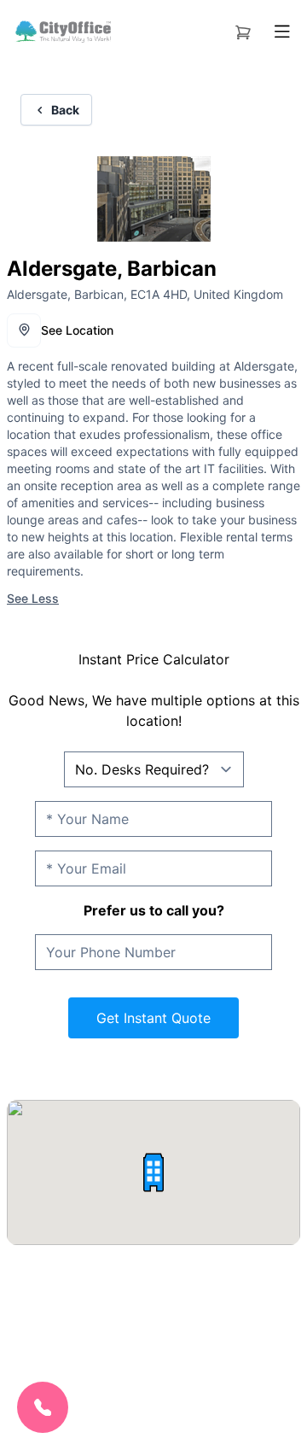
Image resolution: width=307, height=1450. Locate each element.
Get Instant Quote (153, 1017)
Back (65, 109)
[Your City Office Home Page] (62, 32)
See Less (33, 598)
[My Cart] (243, 29)
